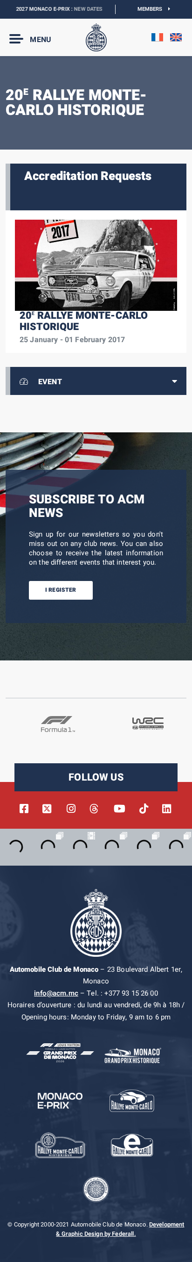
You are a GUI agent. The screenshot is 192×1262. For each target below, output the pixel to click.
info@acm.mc (56, 993)
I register (60, 590)
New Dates (78, 9)
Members (153, 9)
